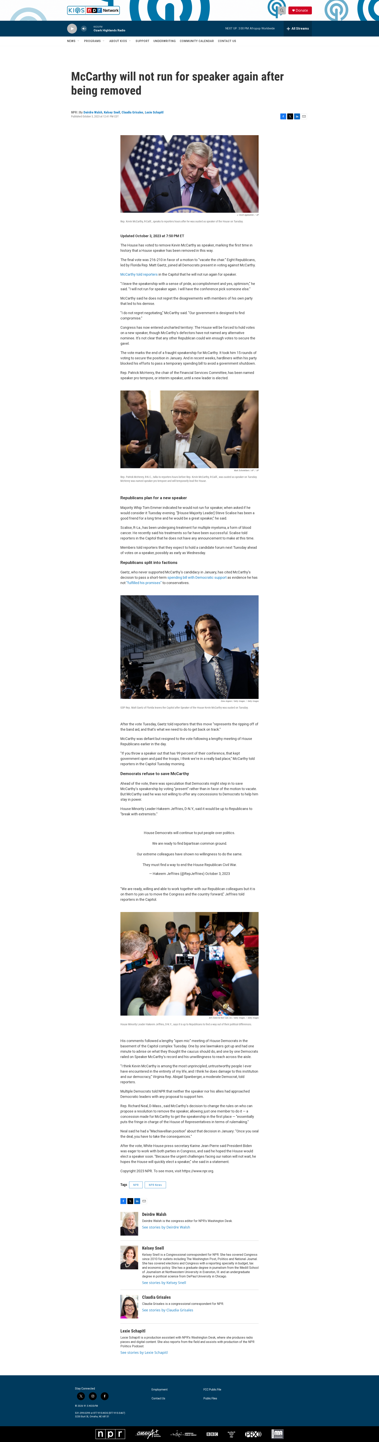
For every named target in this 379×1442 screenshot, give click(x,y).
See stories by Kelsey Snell (164, 1282)
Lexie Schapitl (154, 112)
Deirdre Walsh (92, 112)
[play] (72, 28)
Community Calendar (197, 41)
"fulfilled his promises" (144, 583)
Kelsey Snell (112, 112)
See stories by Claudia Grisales (167, 1310)
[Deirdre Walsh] (129, 1224)
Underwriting (164, 41)
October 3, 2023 (217, 874)
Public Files (210, 1398)
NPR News (155, 1184)
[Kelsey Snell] (129, 1257)
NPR (136, 1184)
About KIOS (118, 41)
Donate (302, 10)
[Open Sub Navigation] (78, 41)
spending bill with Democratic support (197, 577)
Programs (92, 41)
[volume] (84, 28)
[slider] (90, 28)
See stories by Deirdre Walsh (166, 1227)
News (71, 41)
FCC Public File (212, 1389)
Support (142, 41)
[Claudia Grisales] (129, 1306)
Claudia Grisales (132, 112)
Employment (160, 1389)
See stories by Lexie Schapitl (144, 1352)
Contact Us (227, 41)
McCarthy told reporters (139, 274)
